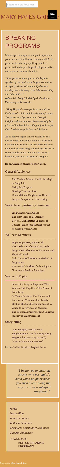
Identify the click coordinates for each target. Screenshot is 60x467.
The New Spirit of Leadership (28, 216)
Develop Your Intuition (24, 191)
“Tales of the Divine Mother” (27, 341)
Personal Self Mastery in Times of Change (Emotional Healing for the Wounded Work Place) (31, 224)
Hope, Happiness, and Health (28, 242)
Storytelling (13, 322)
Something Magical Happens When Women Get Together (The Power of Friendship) (32, 287)
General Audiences (18, 171)
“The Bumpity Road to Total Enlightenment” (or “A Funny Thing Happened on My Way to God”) (31, 333)
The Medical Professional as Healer (31, 246)
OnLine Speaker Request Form (29, 163)
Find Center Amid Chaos (25, 212)
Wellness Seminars (18, 234)
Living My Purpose (22, 187)
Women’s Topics (16, 276)
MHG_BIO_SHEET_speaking (51, 37)
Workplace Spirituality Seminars (27, 205)
